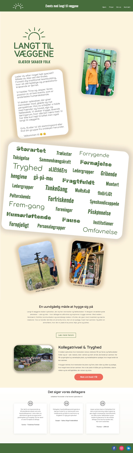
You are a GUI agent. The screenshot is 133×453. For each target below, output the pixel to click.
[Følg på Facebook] (114, 448)
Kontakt (127, 7)
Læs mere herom (66, 335)
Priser (111, 7)
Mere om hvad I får (88, 377)
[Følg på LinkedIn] (128, 448)
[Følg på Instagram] (121, 448)
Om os (118, 7)
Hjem (104, 7)
